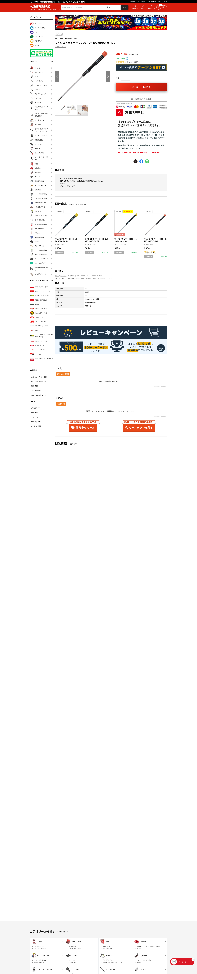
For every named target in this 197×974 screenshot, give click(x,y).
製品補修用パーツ (40, 274)
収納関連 (38, 168)
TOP (57, 276)
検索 (124, 7)
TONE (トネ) (39, 317)
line (147, 161)
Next (108, 76)
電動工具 (38, 148)
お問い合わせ (152, 2)
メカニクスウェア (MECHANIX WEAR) (44, 336)
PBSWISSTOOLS (41, 300)
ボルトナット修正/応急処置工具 (41, 115)
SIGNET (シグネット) (42, 296)
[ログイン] (143, 7)
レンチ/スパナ (39, 81)
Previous (57, 76)
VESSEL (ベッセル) (41, 341)
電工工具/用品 (39, 153)
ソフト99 (38, 354)
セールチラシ (39, 36)
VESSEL (63, 276)
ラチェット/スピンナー (41, 72)
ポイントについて (127, 58)
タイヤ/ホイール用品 (41, 216)
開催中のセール (83, 425)
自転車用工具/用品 (41, 198)
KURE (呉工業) (40, 345)
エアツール (38, 144)
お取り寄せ (59, 34)
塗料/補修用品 (39, 228)
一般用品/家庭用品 (41, 254)
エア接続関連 (39, 140)
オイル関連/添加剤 (41, 224)
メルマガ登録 (141, 2)
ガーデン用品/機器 (41, 250)
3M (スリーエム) (40, 321)
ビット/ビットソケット (41, 85)
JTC (36, 330)
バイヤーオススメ (40, 28)
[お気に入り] (151, 7)
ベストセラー (39, 32)
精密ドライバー (74, 278)
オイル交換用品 (40, 220)
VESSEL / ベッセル (60, 47)
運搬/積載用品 (39, 237)
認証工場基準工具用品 (41, 268)
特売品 (37, 45)
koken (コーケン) (41, 313)
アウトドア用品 (39, 246)
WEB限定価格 (128, 211)
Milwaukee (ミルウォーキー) (44, 360)
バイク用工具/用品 (41, 194)
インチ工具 (38, 102)
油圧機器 (38, 172)
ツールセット (39, 68)
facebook (141, 161)
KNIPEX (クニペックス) (42, 309)
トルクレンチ (39, 98)
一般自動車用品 (40, 207)
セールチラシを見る (139, 425)
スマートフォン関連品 (41, 259)
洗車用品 (38, 211)
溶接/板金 (38, 190)
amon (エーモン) (40, 350)
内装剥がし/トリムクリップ (41, 108)
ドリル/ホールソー (40, 185)
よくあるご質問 (162, 2)
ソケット (37, 77)
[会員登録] (135, 7)
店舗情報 (132, 2)
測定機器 (38, 124)
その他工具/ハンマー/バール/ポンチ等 (41, 130)
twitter (135, 161)
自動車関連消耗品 (41, 203)
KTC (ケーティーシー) (42, 291)
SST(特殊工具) (39, 120)
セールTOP (38, 24)
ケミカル (37, 233)
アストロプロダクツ (41, 287)
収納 (36, 164)
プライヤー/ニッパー (41, 94)
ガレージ (37, 177)
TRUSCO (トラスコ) (41, 326)
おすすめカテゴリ (40, 263)
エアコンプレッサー (41, 135)
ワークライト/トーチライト (41, 158)
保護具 (37, 241)
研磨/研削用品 (39, 181)
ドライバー (38, 90)
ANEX (37, 304)
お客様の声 (38, 41)
